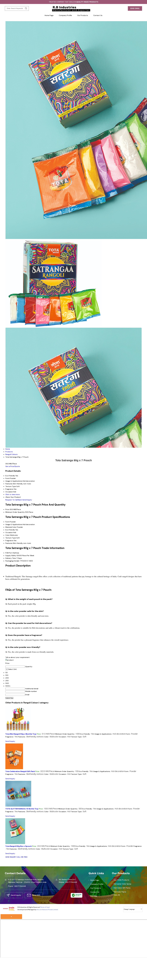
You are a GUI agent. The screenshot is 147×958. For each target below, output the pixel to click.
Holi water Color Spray (122, 884)
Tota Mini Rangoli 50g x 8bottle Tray (20, 734)
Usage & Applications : (110, 734)
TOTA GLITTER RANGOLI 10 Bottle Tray (21, 809)
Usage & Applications (13, 524)
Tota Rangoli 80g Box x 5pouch (18, 846)
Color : (51, 737)
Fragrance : (11, 737)
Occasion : (65, 737)
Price (7, 509)
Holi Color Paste (120, 892)
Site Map (93, 896)
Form (7, 522)
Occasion (9, 532)
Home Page (49, 15)
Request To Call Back (13, 500)
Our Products (82, 15)
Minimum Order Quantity (15, 512)
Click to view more (12, 494)
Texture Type (10, 538)
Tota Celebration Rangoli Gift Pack (20, 771)
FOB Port (8, 553)
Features (8, 543)
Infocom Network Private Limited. (47, 910)
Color (7, 535)
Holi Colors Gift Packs (122, 888)
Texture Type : (78, 737)
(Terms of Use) (45, 907)
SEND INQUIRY (10, 857)
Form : (132, 734)
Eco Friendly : (87, 734)
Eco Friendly (10, 530)
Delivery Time (10, 558)
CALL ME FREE (22, 857)
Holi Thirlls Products (121, 880)
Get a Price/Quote (12, 466)
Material (8, 527)
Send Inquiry (27, 500)
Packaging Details (12, 561)
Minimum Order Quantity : (67, 734)
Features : (31, 737)
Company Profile (65, 15)
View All (117, 895)
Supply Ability (10, 555)
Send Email (135, 8)
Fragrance (9, 540)
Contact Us (97, 15)
